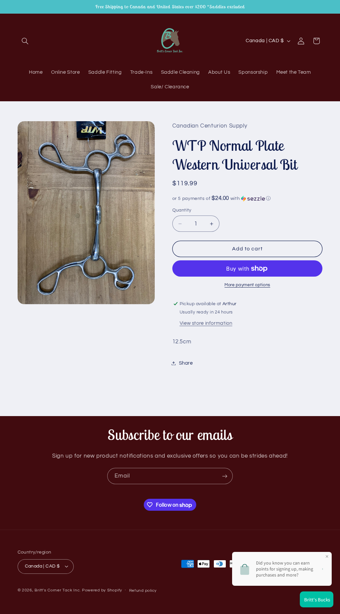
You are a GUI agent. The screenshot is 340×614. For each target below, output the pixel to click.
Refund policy (143, 590)
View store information (206, 323)
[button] (25, 40)
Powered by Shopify (102, 590)
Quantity (182, 210)
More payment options (247, 285)
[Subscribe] (224, 476)
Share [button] (186, 363)
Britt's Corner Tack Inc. (58, 590)
